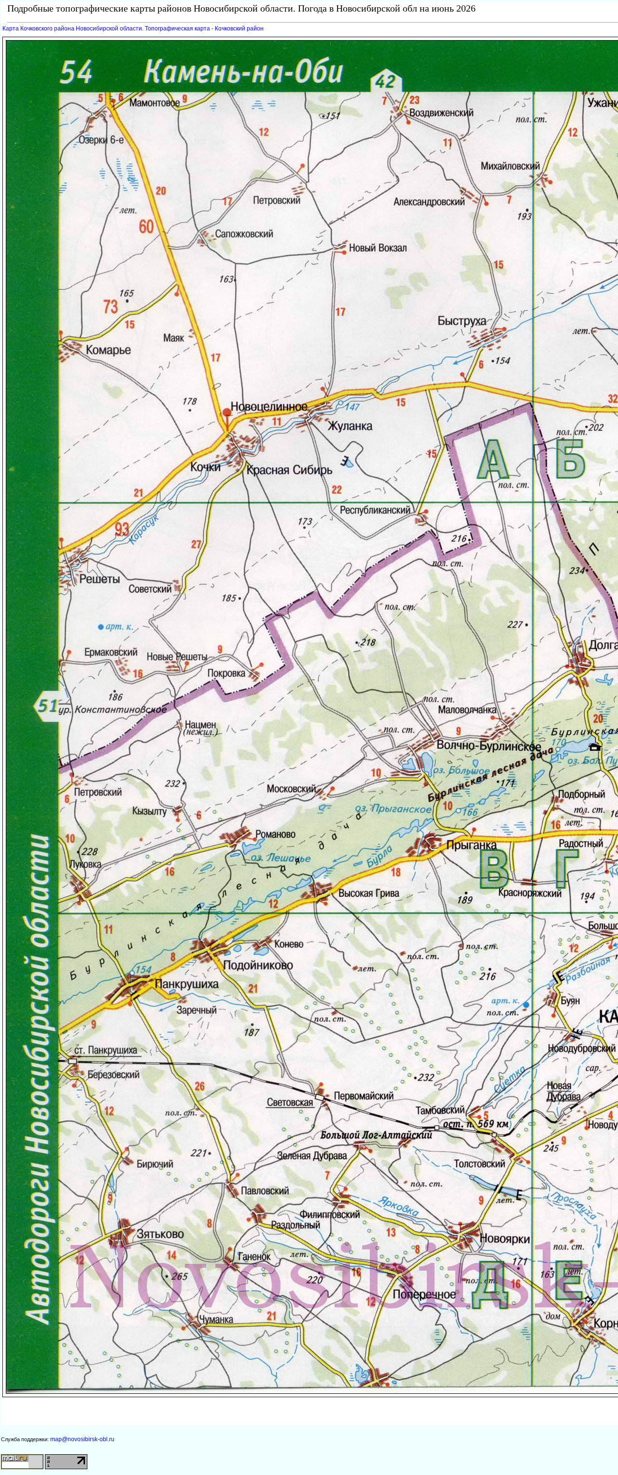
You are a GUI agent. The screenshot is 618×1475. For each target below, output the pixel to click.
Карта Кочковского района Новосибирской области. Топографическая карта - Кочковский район (133, 28)
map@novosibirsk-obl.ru (82, 1439)
